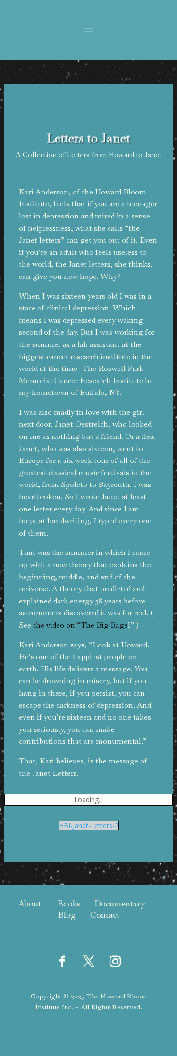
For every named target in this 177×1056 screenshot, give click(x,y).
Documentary (119, 903)
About (29, 903)
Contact (103, 914)
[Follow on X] (88, 961)
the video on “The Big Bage (80, 625)
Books (69, 903)
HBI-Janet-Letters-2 (88, 825)
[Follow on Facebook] (62, 961)
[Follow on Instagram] (115, 961)
